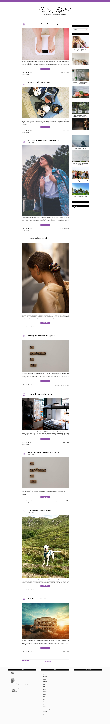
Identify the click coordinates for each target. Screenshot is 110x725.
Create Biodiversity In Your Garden (80, 196)
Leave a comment (25, 74)
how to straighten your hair (37, 238)
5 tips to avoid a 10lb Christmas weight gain (44, 24)
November (14, 689)
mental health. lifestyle (47, 709)
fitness (67, 72)
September (14, 691)
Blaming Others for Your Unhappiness (41, 336)
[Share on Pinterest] (28, 72)
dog (65, 589)
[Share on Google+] (34, 72)
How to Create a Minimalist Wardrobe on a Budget (80, 67)
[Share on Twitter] (30, 72)
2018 (12, 681)
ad (43, 674)
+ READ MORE (45, 127)
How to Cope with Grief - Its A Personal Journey (80, 132)
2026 (12, 672)
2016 (12, 682)
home (44, 701)
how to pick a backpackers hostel (40, 394)
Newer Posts (25, 660)
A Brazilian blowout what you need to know (43, 140)
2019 (12, 680)
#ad (44, 672)
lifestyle (44, 706)
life (43, 704)
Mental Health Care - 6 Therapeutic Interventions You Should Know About (80, 116)
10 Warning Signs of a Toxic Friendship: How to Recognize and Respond (80, 181)
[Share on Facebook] (26, 72)
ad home (45, 676)
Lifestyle (55, 1)
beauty (65, 228)
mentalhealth (45, 711)
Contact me (79, 1)
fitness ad (45, 691)
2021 (12, 678)
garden (44, 694)
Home (30, 1)
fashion (44, 687)
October (13, 690)
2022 (12, 677)
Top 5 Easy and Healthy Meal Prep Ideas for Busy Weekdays (80, 164)
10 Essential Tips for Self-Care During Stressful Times (80, 50)
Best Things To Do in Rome (37, 599)
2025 (12, 673)
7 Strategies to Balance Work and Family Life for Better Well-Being (80, 83)
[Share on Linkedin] (32, 72)
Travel (63, 1)
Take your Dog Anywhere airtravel (40, 511)
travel (68, 130)
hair (68, 228)
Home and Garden (47, 1)
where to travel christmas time (39, 82)
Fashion (38, 1)
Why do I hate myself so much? (80, 148)
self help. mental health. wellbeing (62, 385)
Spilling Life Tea (55, 10)
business (45, 681)
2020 (12, 679)
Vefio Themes (60, 721)
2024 (12, 674)
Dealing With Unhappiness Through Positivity (44, 452)
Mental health (71, 1)
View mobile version (48, 661)
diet (65, 72)
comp (44, 682)
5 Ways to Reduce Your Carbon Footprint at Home (80, 99)
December (14, 683)
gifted (44, 696)
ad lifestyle (45, 677)
